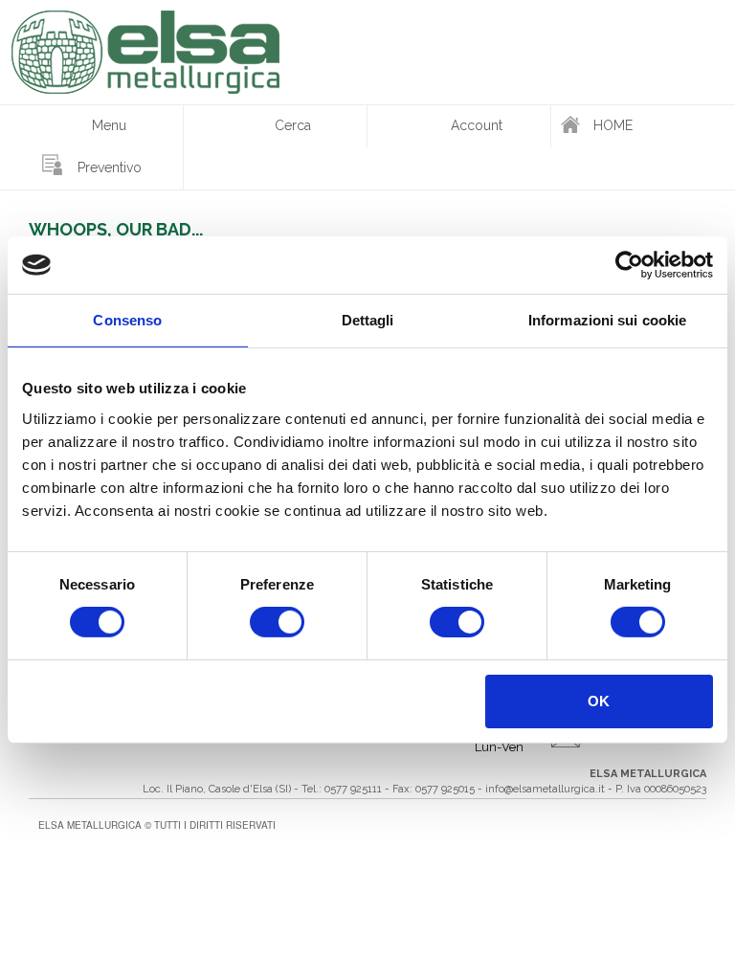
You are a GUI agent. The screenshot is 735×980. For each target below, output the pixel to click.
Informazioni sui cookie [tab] (607, 320)
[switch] (277, 622)
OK (599, 701)
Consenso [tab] (127, 320)
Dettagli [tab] (368, 320)
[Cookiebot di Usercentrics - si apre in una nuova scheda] (629, 265)
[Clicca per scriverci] (624, 744)
